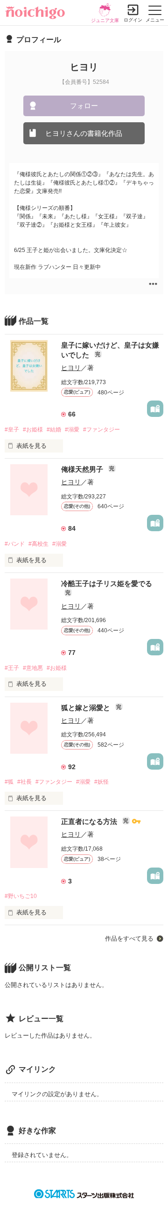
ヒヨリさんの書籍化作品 (83, 133)
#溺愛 (72, 429)
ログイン (133, 19)
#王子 (12, 668)
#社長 (24, 782)
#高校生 (38, 544)
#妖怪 (101, 782)
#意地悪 (33, 668)
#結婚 (54, 429)
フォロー (84, 106)
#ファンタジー (101, 429)
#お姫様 (33, 429)
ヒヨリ (71, 367)
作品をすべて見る (129, 938)
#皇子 (12, 429)
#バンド (15, 544)
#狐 (9, 782)
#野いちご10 (21, 896)
